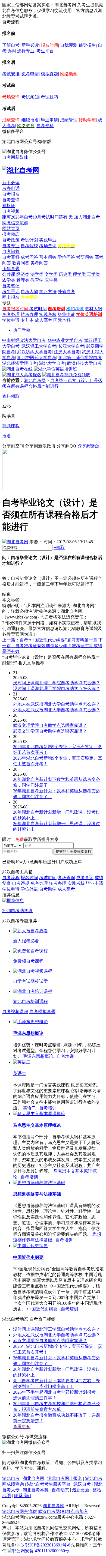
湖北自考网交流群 (19, 1511)
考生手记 (11, 291)
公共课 (8, 274)
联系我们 (22, 1495)
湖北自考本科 (36, 1490)
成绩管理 (68, 120)
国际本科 (62, 320)
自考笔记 (11, 285)
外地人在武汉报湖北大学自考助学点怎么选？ (56, 1335)
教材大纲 (93, 308)
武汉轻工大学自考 (38, 346)
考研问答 (84, 257)
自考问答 (11, 251)
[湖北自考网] (20, 170)
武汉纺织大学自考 (34, 352)
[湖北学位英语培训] (55, 369)
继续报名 (30, 120)
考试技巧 (49, 97)
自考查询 (11, 200)
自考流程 (11, 877)
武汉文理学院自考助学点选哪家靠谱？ (50, 1340)
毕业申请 (49, 120)
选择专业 (26, 51)
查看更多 (21, 1426)
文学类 (51, 274)
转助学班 (87, 120)
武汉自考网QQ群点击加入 (63, 1511)
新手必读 (30, 45)
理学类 (79, 274)
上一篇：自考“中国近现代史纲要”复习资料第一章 (49, 640)
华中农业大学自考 (65, 340)
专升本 (27, 320)
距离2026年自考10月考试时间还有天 (38, 217)
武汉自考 (82, 1484)
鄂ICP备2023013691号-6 (47, 1545)
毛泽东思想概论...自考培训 (48, 1056)
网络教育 (26, 125)
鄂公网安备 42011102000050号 (40, 1550)
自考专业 (11, 245)
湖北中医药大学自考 (36, 357)
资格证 (8, 205)
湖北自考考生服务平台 (49, 1484)
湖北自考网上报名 (64, 1478)
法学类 (36, 274)
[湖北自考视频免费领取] (66, 374)
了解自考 (11, 45)
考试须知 (30, 97)
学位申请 (11, 320)
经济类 (22, 274)
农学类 (8, 280)
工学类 (93, 274)
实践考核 (48, 314)
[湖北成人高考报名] (21, 374)
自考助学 (48, 889)
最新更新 (80, 1490)
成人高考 (43, 320)
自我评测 (68, 45)
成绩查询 (11, 120)
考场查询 (11, 97)
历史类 (65, 274)
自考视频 (11, 211)
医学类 (51, 280)
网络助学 (68, 73)
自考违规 (20, 883)
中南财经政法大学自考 (24, 340)
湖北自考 (11, 1478)
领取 (59, 547)
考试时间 (38, 308)
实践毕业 (48, 240)
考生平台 (45, 51)
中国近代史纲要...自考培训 (52, 1309)
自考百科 (11, 257)
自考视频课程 (15, 1011)
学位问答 (66, 257)
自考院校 (29, 245)
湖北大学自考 (52, 363)
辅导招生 (87, 45)
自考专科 (45, 125)
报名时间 (49, 45)
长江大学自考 (71, 346)
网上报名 (11, 297)
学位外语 (29, 889)
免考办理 (11, 314)
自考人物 (29, 291)
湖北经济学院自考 (19, 363)
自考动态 (60, 1490)
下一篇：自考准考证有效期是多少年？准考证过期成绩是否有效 (52, 646)
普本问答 (48, 257)
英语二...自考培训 (40, 1108)
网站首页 (11, 228)
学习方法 (48, 291)
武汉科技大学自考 (84, 363)
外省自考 (66, 291)
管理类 (22, 280)
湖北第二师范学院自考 (80, 357)
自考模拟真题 (42, 1011)
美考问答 (39, 263)
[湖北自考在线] (17, 369)
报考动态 (11, 234)
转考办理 (29, 314)
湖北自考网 (35, 380)
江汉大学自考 (67, 352)
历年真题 (11, 268)
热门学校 (21, 330)
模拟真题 (49, 73)
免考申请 (30, 73)
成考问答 (29, 257)
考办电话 (11, 188)
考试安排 (11, 73)
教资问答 (20, 263)
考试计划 (29, 240)
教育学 (36, 280)
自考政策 (11, 240)
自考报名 (11, 194)
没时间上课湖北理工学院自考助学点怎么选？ (56, 1329)
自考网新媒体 (15, 157)
